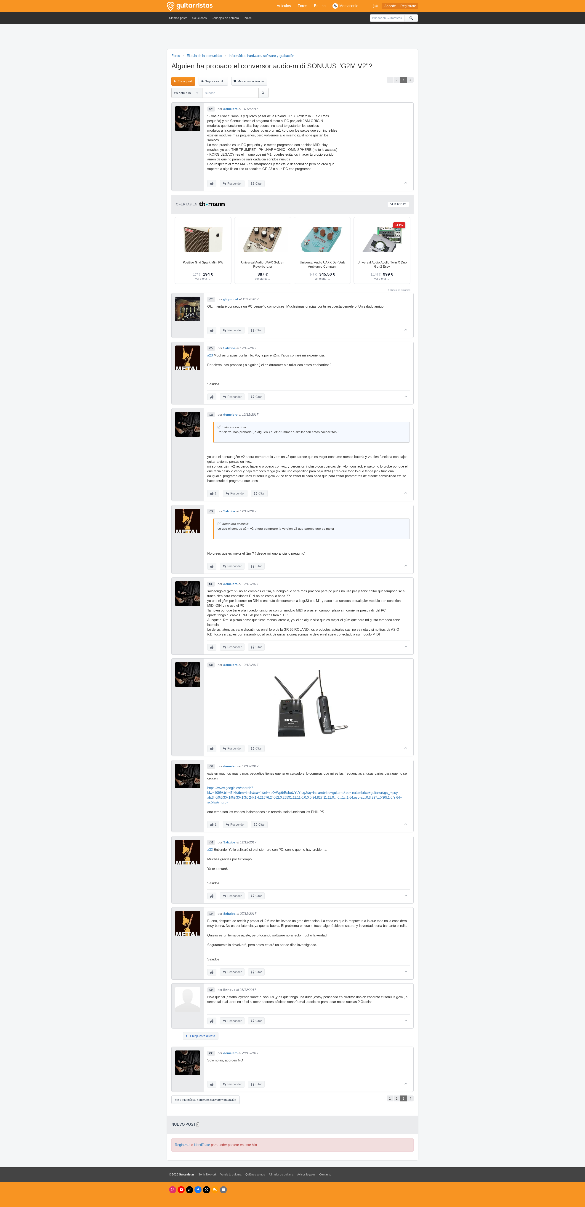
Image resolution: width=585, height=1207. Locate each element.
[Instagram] (172, 1189)
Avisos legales (306, 1174)
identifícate (202, 1145)
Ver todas (398, 204)
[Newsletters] (223, 1189)
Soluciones (199, 18)
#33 (211, 842)
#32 (211, 766)
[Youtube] (181, 1189)
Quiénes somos (255, 1174)
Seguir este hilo (214, 81)
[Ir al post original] (219, 427)
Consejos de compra (225, 18)
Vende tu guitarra (231, 1174)
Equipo (320, 6)
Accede (390, 6)
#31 (211, 665)
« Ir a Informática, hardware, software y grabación (205, 1099)
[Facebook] (198, 1189)
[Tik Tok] (189, 1189)
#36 (211, 1053)
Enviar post (185, 81)
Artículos (284, 6)
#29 (211, 511)
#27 (211, 348)
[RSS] (214, 1189)
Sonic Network (207, 1174)
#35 (211, 990)
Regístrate (408, 6)
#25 (211, 109)
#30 (211, 584)
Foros (302, 6)
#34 (211, 913)
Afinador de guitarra (281, 1174)
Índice (248, 18)
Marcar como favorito (251, 81)
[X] (206, 1189)
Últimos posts (178, 18)
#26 (211, 299)
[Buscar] (411, 18)
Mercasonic (348, 6)
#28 (211, 414)
